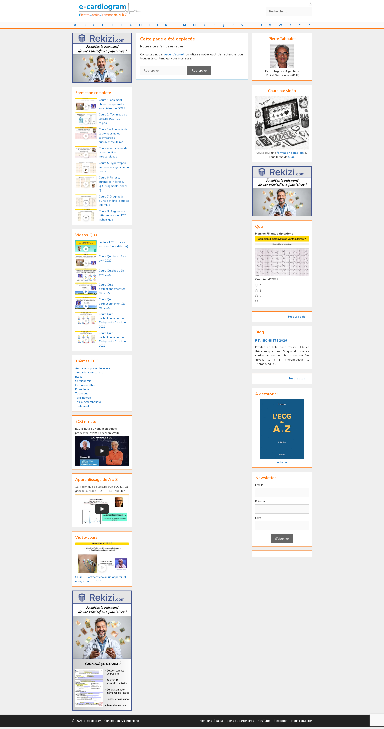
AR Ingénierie (130, 721)
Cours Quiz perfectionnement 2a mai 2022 (112, 289)
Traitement (82, 406)
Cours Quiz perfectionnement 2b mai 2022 (112, 304)
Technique (81, 393)
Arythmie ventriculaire (89, 372)
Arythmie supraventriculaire (92, 368)
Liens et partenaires (240, 721)
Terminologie (83, 398)
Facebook (280, 721)
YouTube (264, 721)
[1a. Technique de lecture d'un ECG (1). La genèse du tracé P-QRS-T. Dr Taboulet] (102, 509)
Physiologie (82, 389)
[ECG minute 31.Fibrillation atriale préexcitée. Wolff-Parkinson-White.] (102, 451)
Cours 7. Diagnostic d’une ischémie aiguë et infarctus (114, 201)
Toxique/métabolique (88, 402)
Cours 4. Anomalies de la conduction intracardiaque (113, 152)
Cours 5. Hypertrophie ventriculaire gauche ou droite (114, 167)
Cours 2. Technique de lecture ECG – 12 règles (113, 119)
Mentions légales (211, 721)
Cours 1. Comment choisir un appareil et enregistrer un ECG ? (112, 104)
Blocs (78, 377)
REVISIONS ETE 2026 (271, 340)
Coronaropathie (85, 385)
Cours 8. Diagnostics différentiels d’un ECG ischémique (113, 215)
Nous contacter (301, 721)
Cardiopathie (83, 381)
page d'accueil (174, 54)
